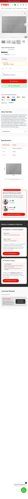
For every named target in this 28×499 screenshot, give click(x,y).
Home (2, 8)
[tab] (11, 37)
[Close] (26, 483)
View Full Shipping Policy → (11, 253)
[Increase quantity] (10, 68)
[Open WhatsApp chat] (24, 490)
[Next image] (25, 24)
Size (3, 73)
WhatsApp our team (15, 272)
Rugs (14, 8)
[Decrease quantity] (2, 68)
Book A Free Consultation (14, 214)
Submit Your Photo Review (20, 301)
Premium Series (19, 8)
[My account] (18, 5)
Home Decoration (8, 8)
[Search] (12, 4)
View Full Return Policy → (10, 280)
